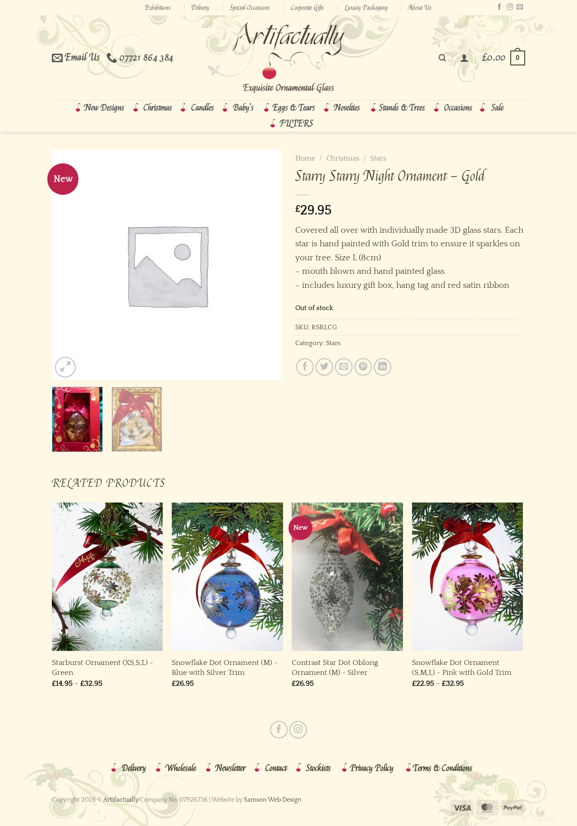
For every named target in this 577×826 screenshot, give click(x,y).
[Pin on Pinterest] (363, 367)
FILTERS (296, 123)
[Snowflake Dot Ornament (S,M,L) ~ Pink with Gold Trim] (467, 577)
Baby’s (243, 107)
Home (305, 158)
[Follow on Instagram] (510, 7)
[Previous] (52, 604)
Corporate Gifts (307, 7)
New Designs (104, 107)
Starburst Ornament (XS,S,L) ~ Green (102, 667)
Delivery (200, 7)
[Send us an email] (520, 7)
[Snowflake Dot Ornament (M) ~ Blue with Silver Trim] (227, 577)
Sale (497, 107)
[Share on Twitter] (324, 367)
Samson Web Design (273, 799)
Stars (378, 158)
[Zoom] (65, 367)
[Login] (464, 58)
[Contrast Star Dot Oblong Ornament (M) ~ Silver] (347, 577)
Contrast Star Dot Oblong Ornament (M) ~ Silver (335, 667)
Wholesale (180, 768)
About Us (420, 7)
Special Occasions (250, 7)
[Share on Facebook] (305, 367)
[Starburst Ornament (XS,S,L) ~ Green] (107, 577)
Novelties (347, 107)
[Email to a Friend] (344, 367)
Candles (202, 107)
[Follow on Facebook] (499, 7)
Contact (276, 768)
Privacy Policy (372, 768)
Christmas (157, 107)
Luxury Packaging (366, 7)
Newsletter (230, 768)
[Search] (442, 58)
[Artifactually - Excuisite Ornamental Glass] (288, 57)
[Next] (522, 604)
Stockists (318, 768)
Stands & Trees (402, 107)
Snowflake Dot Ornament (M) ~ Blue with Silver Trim (225, 667)
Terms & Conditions (442, 768)
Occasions (458, 107)
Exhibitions (158, 7)
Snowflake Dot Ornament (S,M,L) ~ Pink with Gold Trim (462, 667)
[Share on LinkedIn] (382, 367)
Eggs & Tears (294, 107)
